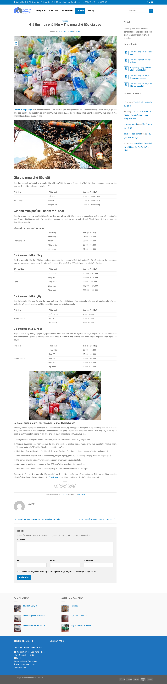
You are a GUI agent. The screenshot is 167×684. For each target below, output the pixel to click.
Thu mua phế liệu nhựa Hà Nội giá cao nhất (141, 85)
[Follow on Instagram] (147, 2)
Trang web (88, 560)
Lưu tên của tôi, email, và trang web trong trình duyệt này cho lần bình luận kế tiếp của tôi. (59, 572)
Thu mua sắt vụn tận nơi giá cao (140, 61)
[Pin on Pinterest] (70, 486)
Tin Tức (80, 11)
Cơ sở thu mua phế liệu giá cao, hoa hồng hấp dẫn (39, 519)
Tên (19, 560)
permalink (81, 494)
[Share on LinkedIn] (74, 486)
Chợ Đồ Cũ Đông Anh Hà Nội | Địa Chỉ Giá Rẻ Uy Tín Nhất (138, 146)
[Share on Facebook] (56, 486)
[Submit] (151, 11)
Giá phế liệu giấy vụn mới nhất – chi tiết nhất (140, 69)
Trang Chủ (41, 11)
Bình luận (21, 539)
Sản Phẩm (67, 11)
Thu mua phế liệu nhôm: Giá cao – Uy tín (96, 519)
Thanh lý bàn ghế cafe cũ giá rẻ (138, 104)
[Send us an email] (152, 2)
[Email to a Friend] (65, 486)
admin (77, 32)
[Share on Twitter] (61, 486)
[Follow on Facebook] (145, 2)
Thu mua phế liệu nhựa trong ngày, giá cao (139, 77)
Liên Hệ (90, 11)
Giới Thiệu (54, 11)
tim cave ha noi (130, 124)
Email (53, 560)
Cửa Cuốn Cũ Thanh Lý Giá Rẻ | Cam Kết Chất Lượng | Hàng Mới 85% (137, 115)
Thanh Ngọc (54, 477)
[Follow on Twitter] (149, 2)
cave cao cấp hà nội (132, 134)
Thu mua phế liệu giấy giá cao (141, 53)
